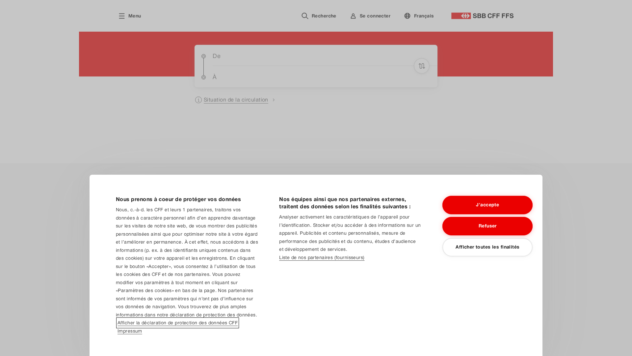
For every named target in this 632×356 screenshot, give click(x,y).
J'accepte (487, 204)
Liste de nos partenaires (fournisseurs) (321, 257)
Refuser (488, 225)
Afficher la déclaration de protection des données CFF (178, 322)
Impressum (130, 331)
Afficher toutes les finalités (487, 247)
